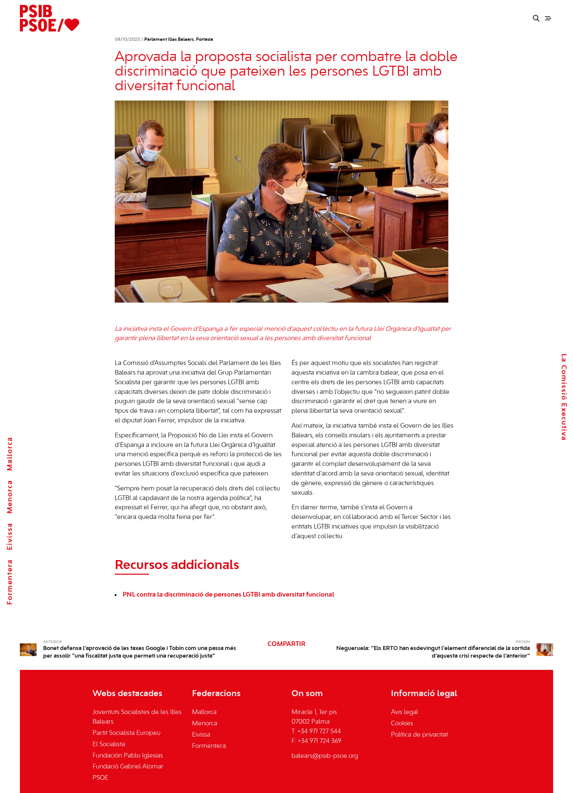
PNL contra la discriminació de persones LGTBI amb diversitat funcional (228, 595)
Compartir (286, 644)
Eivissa (10, 536)
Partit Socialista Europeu (126, 733)
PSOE (100, 778)
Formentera (10, 582)
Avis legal (404, 712)
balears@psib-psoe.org (324, 756)
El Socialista (109, 745)
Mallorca (10, 454)
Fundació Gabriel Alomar (128, 767)
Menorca (10, 497)
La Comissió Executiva (563, 397)
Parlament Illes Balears (169, 39)
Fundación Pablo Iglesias (128, 756)
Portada (204, 39)
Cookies (402, 724)
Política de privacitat (419, 735)
